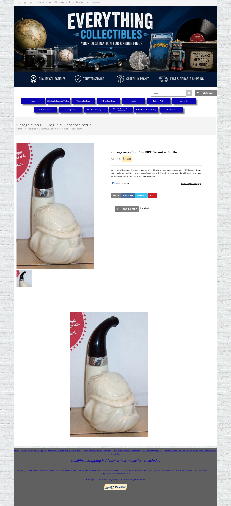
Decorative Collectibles (50, 128)
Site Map (96, 2)
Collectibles (30, 128)
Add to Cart (130, 209)
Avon (66, 128)
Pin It (152, 195)
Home (19, 128)
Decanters (77, 128)
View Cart (209, 92)
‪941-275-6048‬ (45, 2)
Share (116, 195)
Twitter (141, 195)
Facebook (128, 195)
